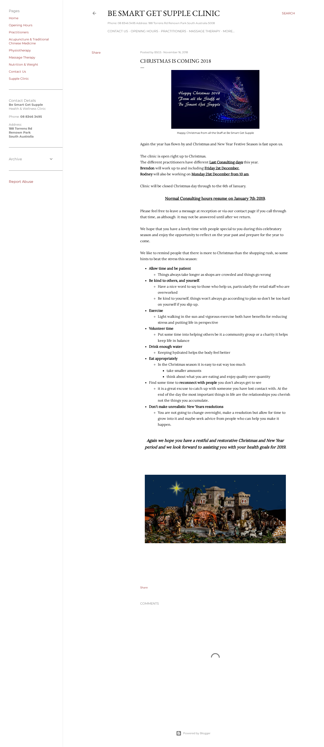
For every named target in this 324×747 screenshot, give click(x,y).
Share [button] (96, 53)
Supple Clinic (19, 79)
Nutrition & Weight (23, 64)
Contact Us (118, 31)
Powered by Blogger (196, 733)
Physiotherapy (20, 50)
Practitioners (173, 31)
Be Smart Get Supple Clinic (164, 13)
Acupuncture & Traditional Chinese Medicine (29, 41)
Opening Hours (144, 31)
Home (13, 18)
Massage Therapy (204, 31)
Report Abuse (21, 182)
